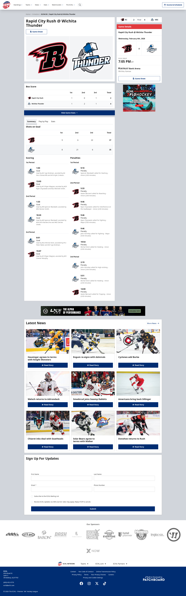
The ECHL (69, 5)
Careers (111, 575)
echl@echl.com (8, 585)
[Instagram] (89, 583)
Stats (45, 5)
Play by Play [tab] (43, 121)
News (37, 5)
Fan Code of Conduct (86, 572)
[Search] (80, 5)
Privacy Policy (76, 575)
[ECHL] (6, 5)
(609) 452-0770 (8, 582)
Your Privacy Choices (98, 575)
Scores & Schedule (174, 5)
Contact (73, 572)
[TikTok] (105, 583)
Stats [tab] (53, 121)
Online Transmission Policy (105, 572)
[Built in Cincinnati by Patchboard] (154, 578)
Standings (17, 5)
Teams (28, 5)
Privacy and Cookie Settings (93, 578)
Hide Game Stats (68, 113)
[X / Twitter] (97, 583)
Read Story (48, 365)
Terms (86, 575)
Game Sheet (37, 32)
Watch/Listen (56, 5)
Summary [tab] (31, 121)
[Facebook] (81, 583)
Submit (93, 509)
